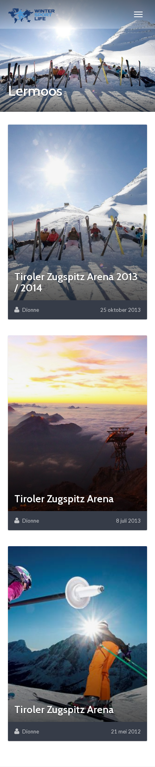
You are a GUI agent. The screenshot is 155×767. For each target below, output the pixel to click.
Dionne (30, 310)
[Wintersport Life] (31, 14)
